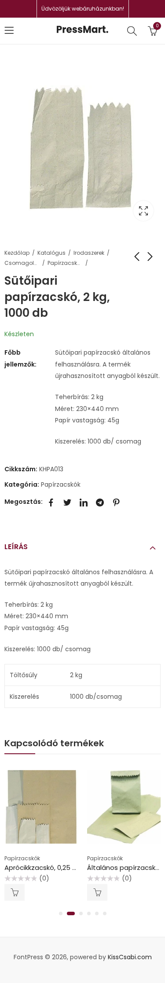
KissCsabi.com (130, 957)
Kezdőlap (16, 253)
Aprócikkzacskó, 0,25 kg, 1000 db (55, 867)
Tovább (14, 892)
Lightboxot (143, 211)
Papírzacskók (65, 263)
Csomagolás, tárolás (22, 263)
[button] (61, 913)
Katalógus (51, 253)
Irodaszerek (88, 253)
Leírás (16, 547)
